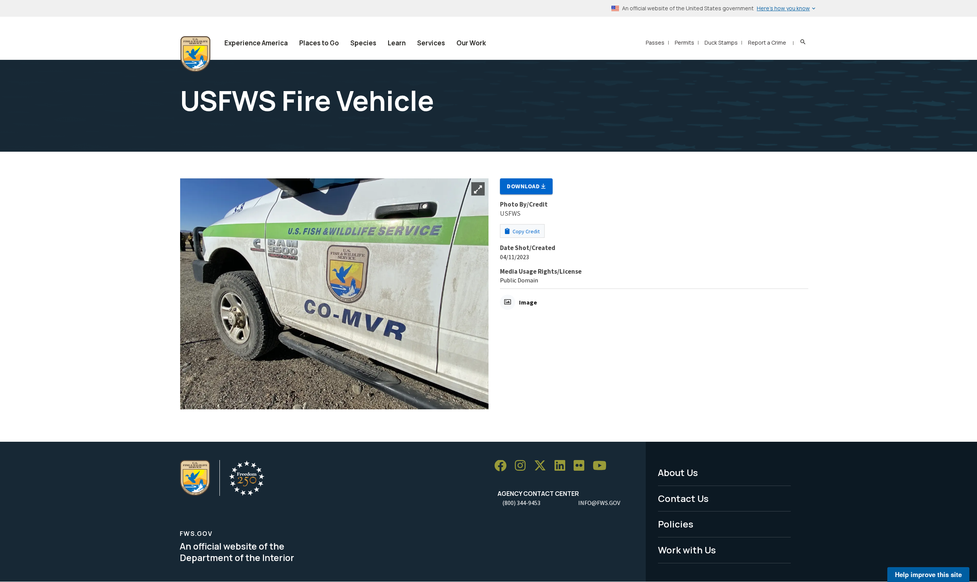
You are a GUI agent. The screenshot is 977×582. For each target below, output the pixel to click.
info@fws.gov (599, 503)
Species (363, 42)
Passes (655, 42)
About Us (678, 472)
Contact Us (683, 498)
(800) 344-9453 (521, 503)
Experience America (256, 42)
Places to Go (319, 42)
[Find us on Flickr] (582, 466)
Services (431, 42)
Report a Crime (767, 42)
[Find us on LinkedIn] (563, 466)
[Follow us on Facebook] (503, 466)
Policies (675, 524)
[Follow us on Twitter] (542, 466)
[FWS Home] (195, 54)
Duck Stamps (721, 42)
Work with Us (687, 550)
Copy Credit (525, 231)
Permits (684, 42)
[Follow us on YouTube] (602, 466)
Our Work (471, 42)
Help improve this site (928, 574)
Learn (397, 42)
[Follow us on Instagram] (523, 466)
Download (524, 186)
